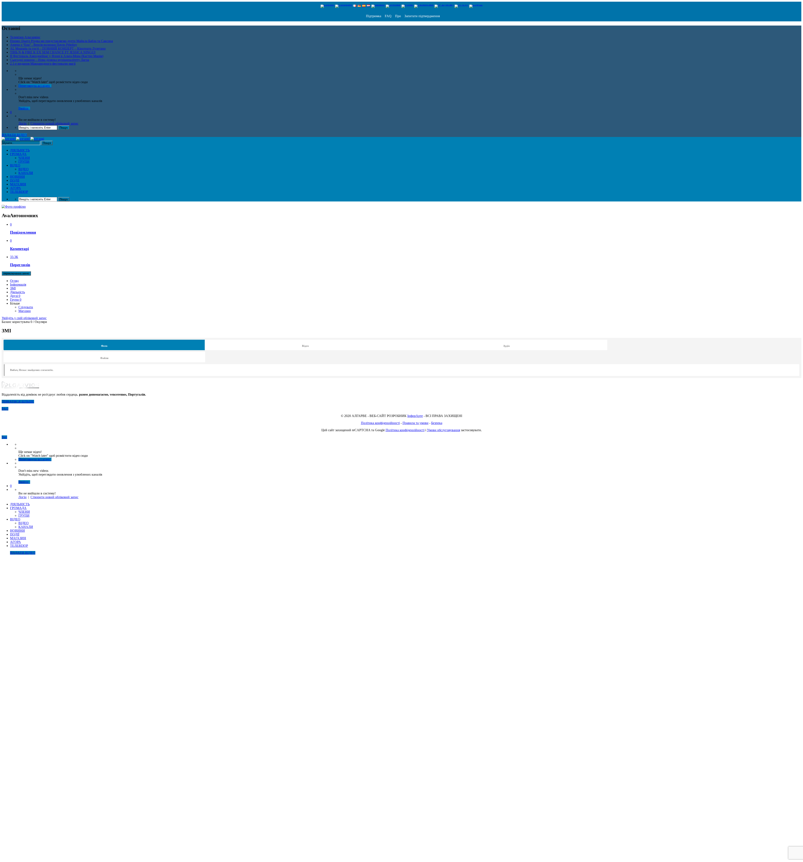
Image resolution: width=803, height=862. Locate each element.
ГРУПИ (23, 161)
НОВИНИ (17, 176)
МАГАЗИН (18, 184)
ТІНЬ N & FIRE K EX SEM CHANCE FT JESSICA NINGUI (52, 52)
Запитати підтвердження (422, 16)
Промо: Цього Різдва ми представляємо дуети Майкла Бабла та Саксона (61, 41)
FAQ (387, 16)
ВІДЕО (15, 165)
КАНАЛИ (25, 173)
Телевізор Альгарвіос (25, 37)
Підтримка (373, 16)
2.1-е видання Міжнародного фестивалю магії (42, 63)
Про (397, 16)
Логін (22, 123)
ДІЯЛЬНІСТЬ (20, 150)
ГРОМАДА (18, 154)
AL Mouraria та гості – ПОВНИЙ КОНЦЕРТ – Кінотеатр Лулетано (58, 48)
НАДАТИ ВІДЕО (14, 135)
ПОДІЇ (14, 180)
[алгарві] (23, 139)
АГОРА (15, 188)
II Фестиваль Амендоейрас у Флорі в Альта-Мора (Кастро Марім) (56, 56)
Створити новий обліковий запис (54, 123)
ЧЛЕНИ (24, 158)
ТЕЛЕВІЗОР (19, 192)
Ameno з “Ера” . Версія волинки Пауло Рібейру (43, 44)
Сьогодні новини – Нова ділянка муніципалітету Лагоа (49, 60)
